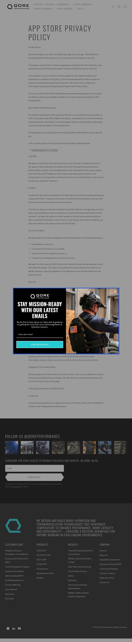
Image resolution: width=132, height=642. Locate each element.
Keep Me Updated (39, 344)
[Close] (115, 291)
